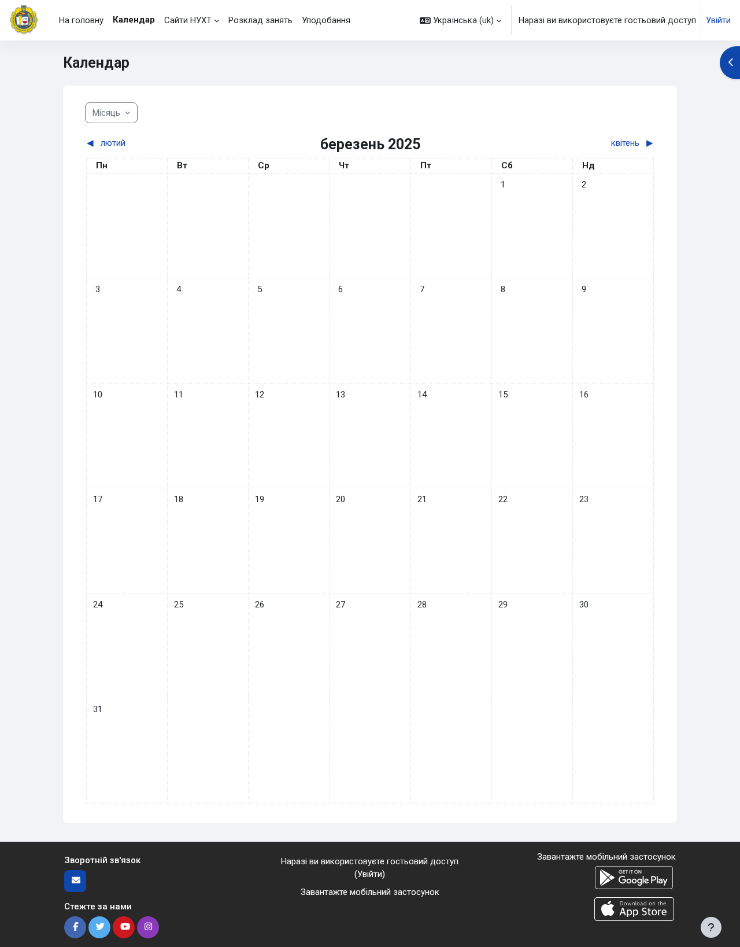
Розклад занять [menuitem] (260, 20)
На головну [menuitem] (81, 20)
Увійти (718, 20)
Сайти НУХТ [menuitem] (188, 20)
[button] (460, 20)
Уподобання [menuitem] (326, 20)
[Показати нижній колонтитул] (711, 927)
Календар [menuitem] (134, 19)
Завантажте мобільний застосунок (370, 892)
